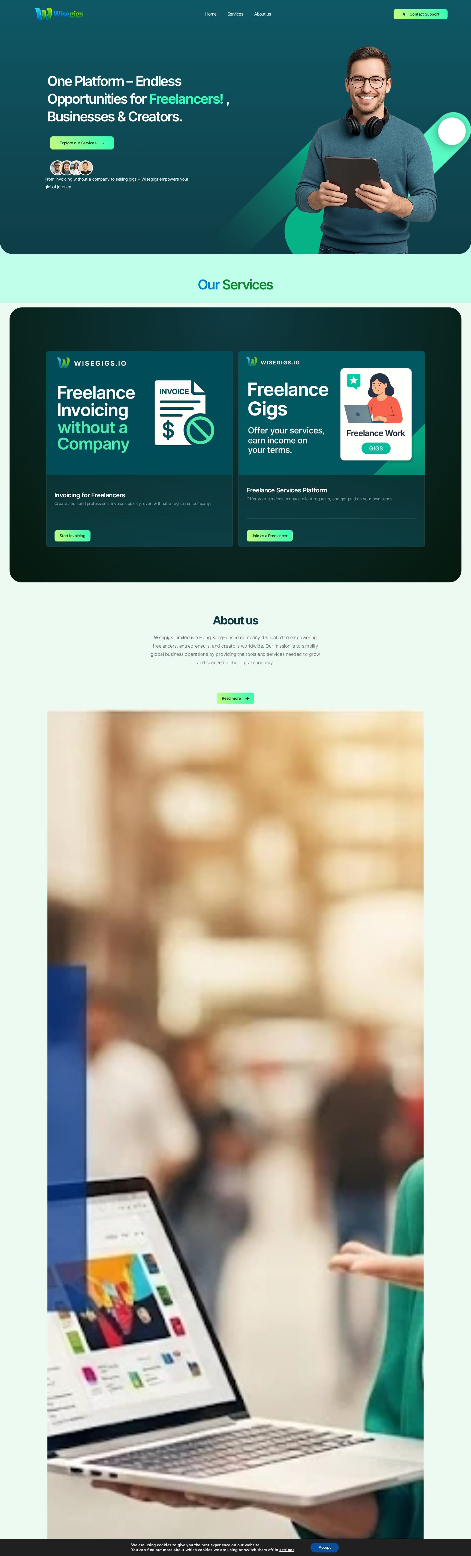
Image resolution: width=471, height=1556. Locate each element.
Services (235, 14)
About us (262, 14)
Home (211, 14)
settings (286, 1550)
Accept (325, 1547)
